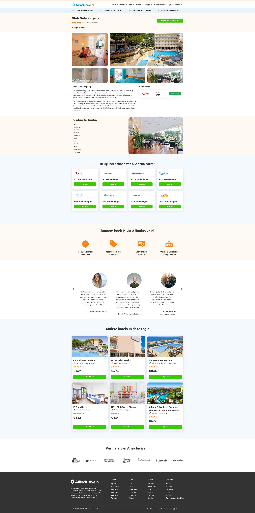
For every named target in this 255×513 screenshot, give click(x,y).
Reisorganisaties (159, 4)
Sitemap (152, 509)
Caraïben (139, 4)
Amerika (122, 4)
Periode (177, 4)
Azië (130, 4)
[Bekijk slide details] (79, 460)
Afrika (114, 4)
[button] (73, 289)
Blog (148, 509)
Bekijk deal (175, 94)
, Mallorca (82, 27)
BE (75, 509)
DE (78, 509)
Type (170, 4)
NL (73, 509)
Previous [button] (74, 460)
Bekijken (85, 184)
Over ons (158, 509)
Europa (147, 4)
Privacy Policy (170, 509)
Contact (163, 509)
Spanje (75, 27)
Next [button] (180, 460)
